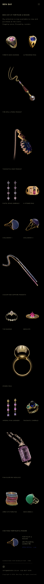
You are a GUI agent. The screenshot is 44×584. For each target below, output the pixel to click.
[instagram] (3, 566)
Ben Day (19, 574)
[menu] (38, 4)
